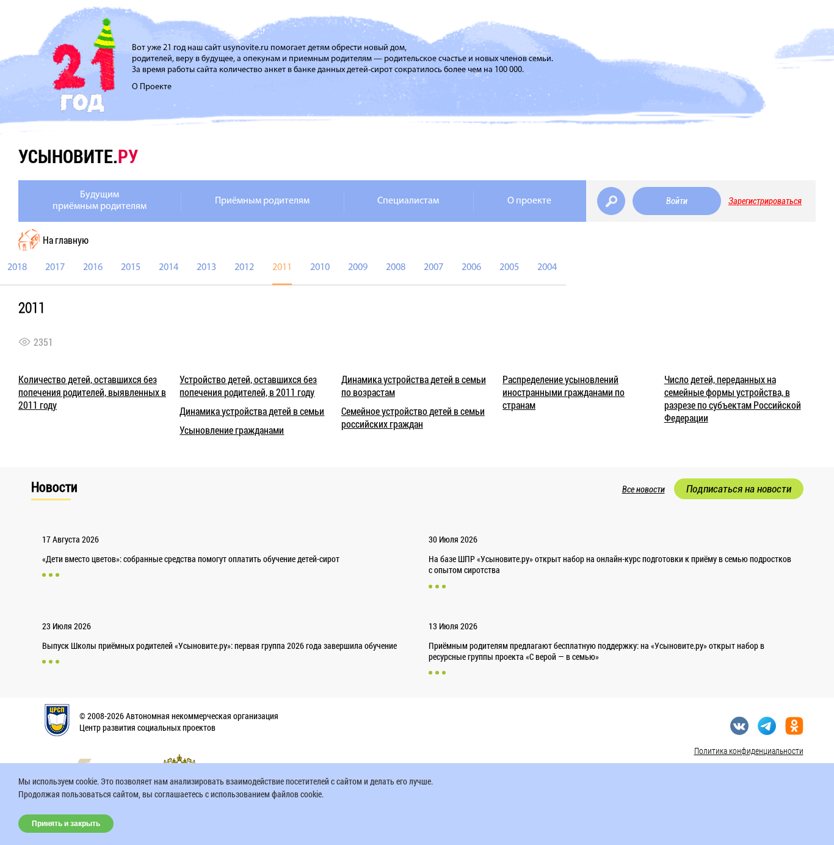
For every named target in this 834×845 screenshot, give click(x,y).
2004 (547, 268)
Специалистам (408, 201)
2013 (206, 268)
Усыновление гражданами (231, 429)
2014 (168, 268)
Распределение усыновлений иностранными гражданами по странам (563, 392)
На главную (66, 239)
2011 (282, 268)
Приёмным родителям (262, 201)
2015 (130, 268)
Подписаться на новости (738, 489)
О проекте (529, 201)
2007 (433, 268)
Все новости (643, 489)
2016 (93, 268)
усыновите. (78, 156)
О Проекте (152, 87)
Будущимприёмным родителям (100, 200)
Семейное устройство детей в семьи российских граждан (413, 417)
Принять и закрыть (66, 823)
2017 (55, 268)
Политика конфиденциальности (748, 750)
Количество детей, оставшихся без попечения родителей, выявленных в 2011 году (92, 392)
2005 (509, 268)
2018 (17, 268)
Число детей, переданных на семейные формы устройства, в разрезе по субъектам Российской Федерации (732, 398)
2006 (471, 268)
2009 (358, 268)
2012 (244, 268)
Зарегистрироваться (765, 201)
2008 (395, 268)
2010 (320, 268)
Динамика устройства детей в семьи (251, 410)
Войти (676, 201)
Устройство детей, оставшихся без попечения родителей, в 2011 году (248, 385)
